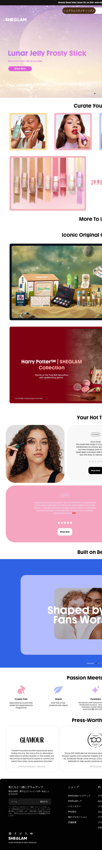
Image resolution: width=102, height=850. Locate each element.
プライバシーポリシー (26, 813)
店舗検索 (72, 822)
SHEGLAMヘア (75, 801)
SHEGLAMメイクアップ (79, 795)
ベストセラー (74, 806)
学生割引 (72, 811)
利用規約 (42, 813)
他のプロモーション (77, 817)
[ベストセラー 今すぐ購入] (48, 183)
